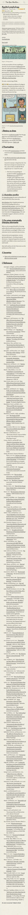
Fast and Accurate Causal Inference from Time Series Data (16, 585)
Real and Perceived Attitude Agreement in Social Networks (15, 566)
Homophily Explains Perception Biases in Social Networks (15, 642)
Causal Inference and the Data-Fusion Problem (14, 337)
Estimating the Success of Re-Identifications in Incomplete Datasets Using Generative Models (15, 749)
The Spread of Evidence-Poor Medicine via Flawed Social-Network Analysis (15, 684)
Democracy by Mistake (18, 835)
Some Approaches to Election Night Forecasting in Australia (14, 701)
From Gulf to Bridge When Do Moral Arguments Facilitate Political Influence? (15, 499)
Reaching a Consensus (17, 480)
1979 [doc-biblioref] (10, 214)
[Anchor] (24, 46)
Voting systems (21, 29)
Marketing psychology (13, 70)
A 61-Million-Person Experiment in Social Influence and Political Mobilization (15, 383)
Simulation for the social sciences (15, 31)
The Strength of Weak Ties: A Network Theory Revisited (15, 579)
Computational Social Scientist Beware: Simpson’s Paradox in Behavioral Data (15, 648)
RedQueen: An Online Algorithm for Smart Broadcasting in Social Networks (15, 894)
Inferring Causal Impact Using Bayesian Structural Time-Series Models (14, 400)
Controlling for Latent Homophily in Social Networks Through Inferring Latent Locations (16, 795)
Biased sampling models (11, 33)
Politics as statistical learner (12, 29)
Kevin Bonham (5, 202)
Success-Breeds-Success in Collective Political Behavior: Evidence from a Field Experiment (16, 842)
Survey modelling (5, 31)
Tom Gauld (4, 42)
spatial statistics (15, 151)
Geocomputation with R (20, 153)
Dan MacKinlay (6, 39)
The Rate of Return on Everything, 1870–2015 (15, 591)
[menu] (3, 2)
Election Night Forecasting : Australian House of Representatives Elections (15, 476)
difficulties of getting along (9, 78)
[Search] (24, 2)
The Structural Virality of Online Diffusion (15, 553)
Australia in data (8, 197)
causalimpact (20, 174)
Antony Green (16, 212)
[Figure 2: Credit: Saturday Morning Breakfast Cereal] (14, 109)
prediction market (14, 135)
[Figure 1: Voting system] (14, 52)
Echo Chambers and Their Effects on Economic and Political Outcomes (15, 661)
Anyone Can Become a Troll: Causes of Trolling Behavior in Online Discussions (16, 457)
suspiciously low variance (8, 206)
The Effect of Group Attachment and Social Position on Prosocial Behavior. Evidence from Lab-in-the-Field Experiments (15, 322)
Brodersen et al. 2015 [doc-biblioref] (12, 175)
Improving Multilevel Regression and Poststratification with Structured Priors (16, 526)
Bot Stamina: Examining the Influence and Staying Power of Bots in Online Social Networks (15, 785)
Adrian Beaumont (17, 210)
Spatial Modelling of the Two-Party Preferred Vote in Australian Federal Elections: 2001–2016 (15, 516)
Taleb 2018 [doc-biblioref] (16, 142)
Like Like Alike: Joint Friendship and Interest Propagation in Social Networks (15, 880)
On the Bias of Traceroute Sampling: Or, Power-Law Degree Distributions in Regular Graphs (15, 278)
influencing (20, 66)
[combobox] (24, 2)
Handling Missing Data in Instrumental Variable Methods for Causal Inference (15, 610)
